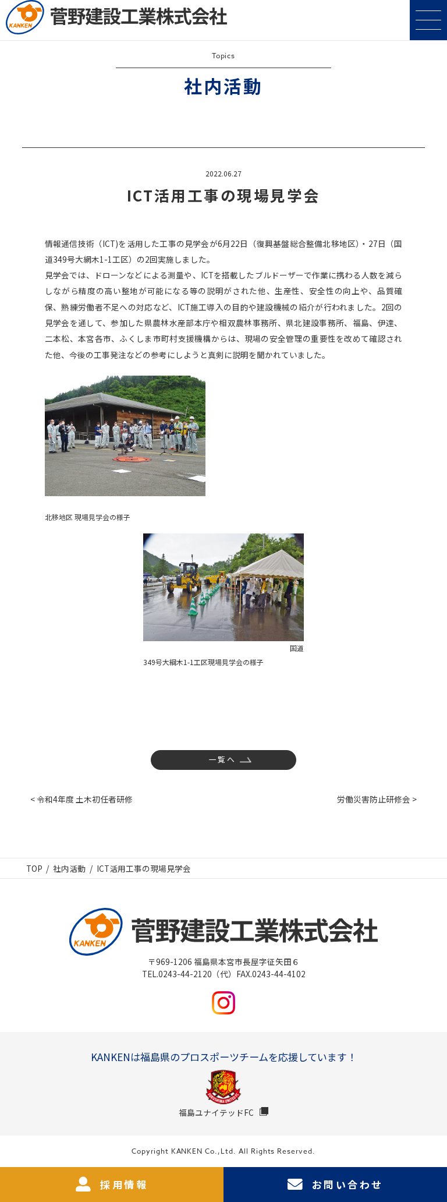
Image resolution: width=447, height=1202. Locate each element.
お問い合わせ (347, 1184)
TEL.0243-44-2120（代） (189, 974)
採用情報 (124, 1184)
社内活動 (69, 868)
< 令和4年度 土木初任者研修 (81, 799)
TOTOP (431, 1156)
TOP (34, 868)
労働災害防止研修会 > (377, 799)
